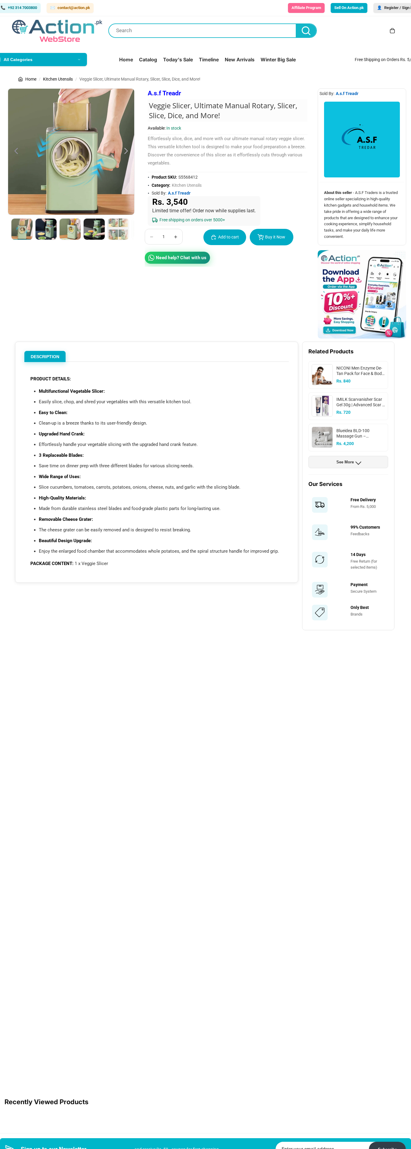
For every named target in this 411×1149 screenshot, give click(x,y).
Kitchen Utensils (58, 79)
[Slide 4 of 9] (94, 229)
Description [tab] (45, 356)
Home (30, 79)
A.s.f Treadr (164, 93)
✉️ (70, 7)
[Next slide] (127, 151)
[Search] (306, 30)
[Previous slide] (14, 151)
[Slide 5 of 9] (118, 229)
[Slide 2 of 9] (46, 229)
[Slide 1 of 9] (22, 229)
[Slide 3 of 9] (70, 229)
